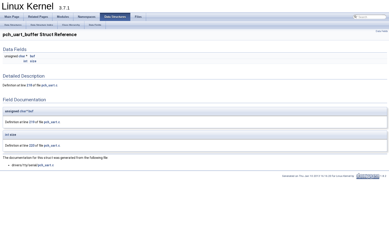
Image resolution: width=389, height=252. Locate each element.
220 (31, 145)
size (33, 61)
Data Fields (382, 31)
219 (31, 122)
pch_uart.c (49, 85)
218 (29, 85)
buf (32, 56)
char (21, 56)
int (25, 61)
